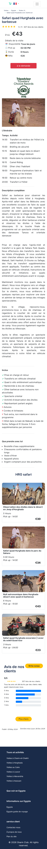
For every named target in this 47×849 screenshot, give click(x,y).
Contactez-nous (13, 827)
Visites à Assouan (14, 781)
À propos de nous (14, 832)
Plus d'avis (23, 719)
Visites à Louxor (13, 772)
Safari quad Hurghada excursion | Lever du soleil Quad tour (23, 639)
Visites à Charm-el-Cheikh (18, 758)
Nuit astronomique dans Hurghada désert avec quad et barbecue (20, 595)
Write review (34, 666)
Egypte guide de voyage (17, 811)
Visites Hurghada (25, 10)
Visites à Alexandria (15, 776)
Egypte (13, 10)
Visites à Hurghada (15, 763)
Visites (6, 10)
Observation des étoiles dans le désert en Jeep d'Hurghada (23, 508)
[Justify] (37, 4)
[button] (16, 3)
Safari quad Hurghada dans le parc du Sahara (22, 551)
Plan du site (11, 836)
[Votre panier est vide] (10, 4)
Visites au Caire (13, 767)
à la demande (23, 65)
